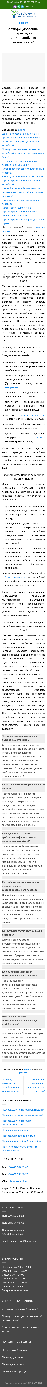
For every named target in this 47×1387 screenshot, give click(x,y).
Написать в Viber (18, 1181)
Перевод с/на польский (15, 1130)
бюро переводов (15, 577)
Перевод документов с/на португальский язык (16, 1123)
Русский (29, 7)
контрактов (11, 387)
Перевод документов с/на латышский (23, 1109)
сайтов (41, 437)
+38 (18, 1167)
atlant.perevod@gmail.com (22, 1241)
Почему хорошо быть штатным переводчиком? (19, 1149)
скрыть (21, 130)
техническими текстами (31, 415)
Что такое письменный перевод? (20, 1309)
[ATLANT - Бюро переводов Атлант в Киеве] (23, 13)
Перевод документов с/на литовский (22, 1115)
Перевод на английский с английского (23, 1141)
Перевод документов (14, 1357)
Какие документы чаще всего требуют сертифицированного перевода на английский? (19, 837)
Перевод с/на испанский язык (18, 1136)
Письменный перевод (14, 1371)
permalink (23, 1073)
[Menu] (4, 13)
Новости (23, 23)
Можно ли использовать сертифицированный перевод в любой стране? (19, 1020)
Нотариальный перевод (15, 1350)
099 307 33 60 (15, 1216)
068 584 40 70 (15, 1223)
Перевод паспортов (13, 1364)
